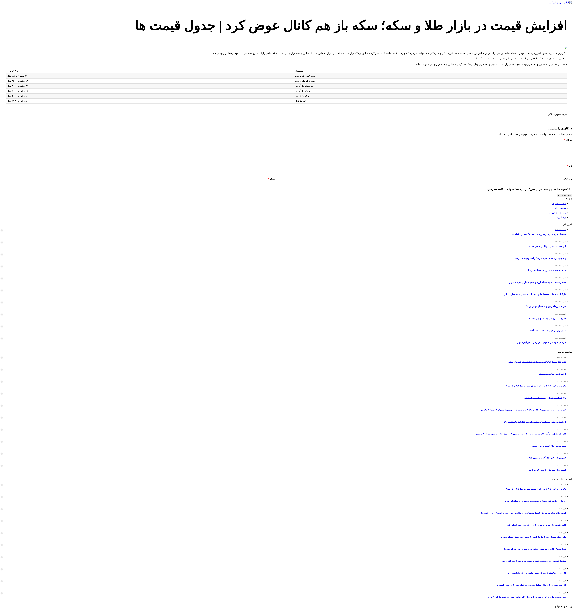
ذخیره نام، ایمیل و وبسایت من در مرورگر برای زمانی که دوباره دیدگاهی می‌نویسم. (527, 189)
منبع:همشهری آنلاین (557, 114)
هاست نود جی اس (557, 212)
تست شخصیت (559, 203)
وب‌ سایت (567, 178)
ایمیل (271, 178)
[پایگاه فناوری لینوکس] (560, 2)
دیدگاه (568, 140)
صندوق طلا (560, 208)
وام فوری (561, 217)
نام (569, 166)
